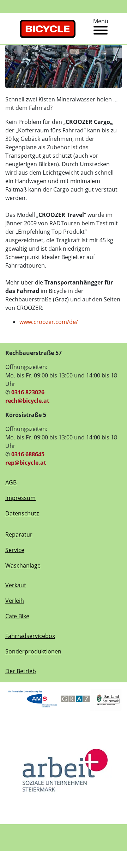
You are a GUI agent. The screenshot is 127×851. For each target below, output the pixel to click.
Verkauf (15, 585)
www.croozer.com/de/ (48, 322)
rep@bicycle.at (25, 463)
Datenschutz (22, 513)
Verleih (14, 601)
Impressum (20, 498)
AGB (11, 482)
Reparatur (18, 534)
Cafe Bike (17, 616)
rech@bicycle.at (27, 401)
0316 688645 (27, 454)
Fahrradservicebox (30, 636)
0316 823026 (27, 392)
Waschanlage (23, 565)
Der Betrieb (20, 671)
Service (14, 550)
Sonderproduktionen (33, 651)
